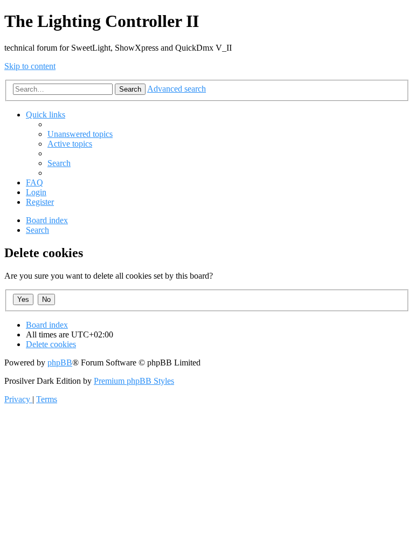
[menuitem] (80, 134)
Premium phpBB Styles (134, 380)
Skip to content (30, 66)
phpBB (59, 362)
